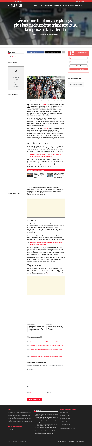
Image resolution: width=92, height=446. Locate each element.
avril (45, 272)
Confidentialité (81, 441)
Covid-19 (46, 128)
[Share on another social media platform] (63, 52)
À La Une (40, 5)
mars (39, 272)
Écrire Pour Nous (65, 441)
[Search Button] (83, 5)
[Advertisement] (46, 65)
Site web (49, 392)
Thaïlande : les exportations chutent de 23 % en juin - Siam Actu (44, 341)
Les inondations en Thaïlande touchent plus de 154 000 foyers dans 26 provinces (46, 425)
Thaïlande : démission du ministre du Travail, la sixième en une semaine (45, 353)
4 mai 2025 (37, 178)
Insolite (67, 5)
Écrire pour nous (81, 1)
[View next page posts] (47, 183)
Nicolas (34, 34)
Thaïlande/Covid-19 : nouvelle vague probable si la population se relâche (46, 356)
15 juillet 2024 (58, 178)
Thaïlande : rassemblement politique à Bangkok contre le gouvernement (46, 349)
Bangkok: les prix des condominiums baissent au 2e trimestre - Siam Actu (46, 345)
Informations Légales (73, 441)
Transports (56, 5)
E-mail (29, 392)
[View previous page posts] (45, 183)
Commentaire (30, 369)
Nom (28, 386)
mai (46, 274)
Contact (77, 1)
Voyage (71, 5)
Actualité (52, 34)
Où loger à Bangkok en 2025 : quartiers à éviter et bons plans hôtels (39, 175)
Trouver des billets (79, 69)
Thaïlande (43, 104)
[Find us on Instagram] (11, 1)
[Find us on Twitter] (9, 1)
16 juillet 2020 (41, 34)
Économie (62, 5)
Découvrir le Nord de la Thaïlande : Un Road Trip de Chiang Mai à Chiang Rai (46, 421)
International (78, 5)
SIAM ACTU (15, 5)
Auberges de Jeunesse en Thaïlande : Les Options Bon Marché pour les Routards (59, 175)
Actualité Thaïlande (48, 5)
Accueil (35, 5)
